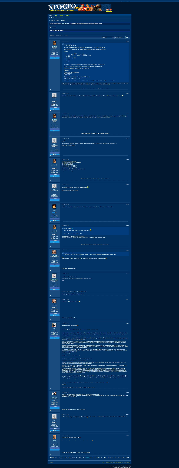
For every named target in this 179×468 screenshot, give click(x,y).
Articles (61, 15)
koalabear (54, 255)
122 (76, 457)
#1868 (127, 225)
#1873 (127, 392)
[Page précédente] (123, 37)
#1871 (127, 299)
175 (112, 457)
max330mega (54, 279)
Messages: (53, 54)
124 (83, 457)
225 (115, 457)
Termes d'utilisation (118, 462)
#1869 (127, 250)
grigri (54, 98)
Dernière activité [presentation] (59, 35)
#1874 (127, 414)
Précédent (52, 457)
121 (73, 457)
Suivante (127, 457)
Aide (103, 462)
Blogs (56, 15)
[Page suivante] (124, 37)
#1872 (127, 323)
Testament (54, 46)
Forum (52, 20)
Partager (55, 56)
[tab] (52, 35)
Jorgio (54, 440)
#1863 (127, 114)
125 (87, 457)
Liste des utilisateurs (53, 17)
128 (98, 457)
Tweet (55, 57)
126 (90, 457)
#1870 (127, 274)
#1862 (127, 93)
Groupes (67, 15)
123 (80, 457)
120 (69, 457)
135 (108, 457)
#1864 (127, 138)
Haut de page (127, 462)
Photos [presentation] (66, 35)
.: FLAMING (63, 20)
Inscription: (53, 52)
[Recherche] (113, 37)
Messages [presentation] (52, 35)
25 (59, 457)
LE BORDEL (57, 20)
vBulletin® (124, 465)
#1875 (127, 435)
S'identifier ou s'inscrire (125, 0)
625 (119, 457)
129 (101, 457)
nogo (54, 328)
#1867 (127, 204)
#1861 (127, 41)
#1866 (127, 184)
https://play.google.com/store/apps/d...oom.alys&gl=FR (73, 294)
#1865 (127, 159)
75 (62, 457)
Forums (50, 15)
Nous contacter (109, 462)
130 (105, 457)
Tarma (54, 210)
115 (65, 457)
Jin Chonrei (54, 397)
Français (51, 462)
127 (94, 457)
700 (123, 457)
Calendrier (61, 17)
